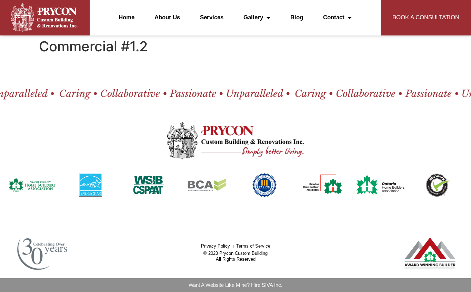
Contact (333, 17)
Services (211, 17)
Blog (296, 17)
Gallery (253, 17)
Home (126, 17)
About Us (167, 17)
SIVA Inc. (272, 285)
